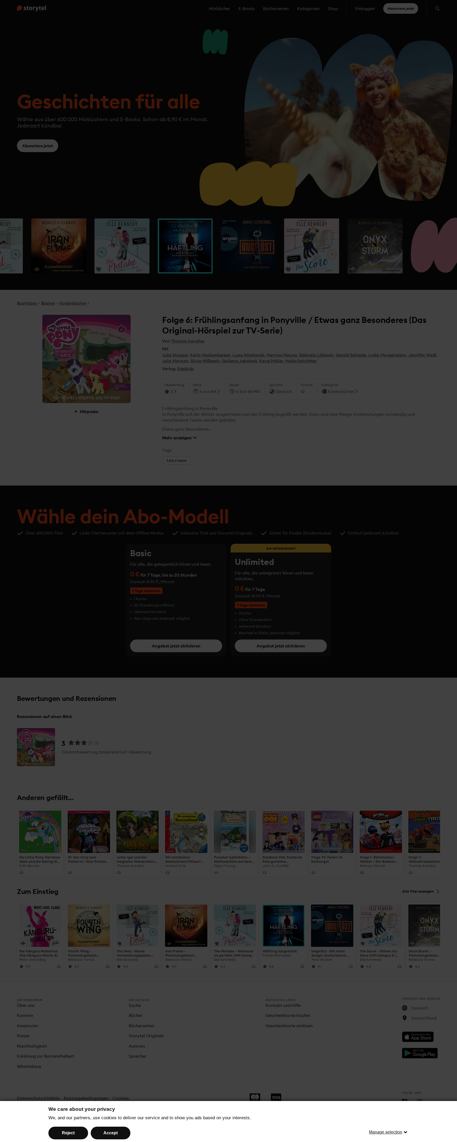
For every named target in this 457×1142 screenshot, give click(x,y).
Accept (110, 1133)
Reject (68, 1133)
